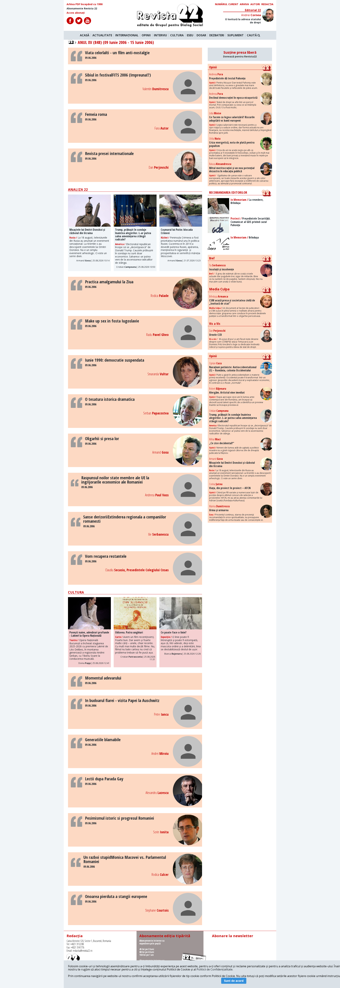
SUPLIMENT (235, 35)
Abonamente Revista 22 (82, 8)
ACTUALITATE (102, 35)
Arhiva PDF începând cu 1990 (85, 4)
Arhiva (244, 4)
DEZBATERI (216, 35)
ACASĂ (84, 35)
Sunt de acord (233, 981)
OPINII (146, 35)
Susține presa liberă (240, 54)
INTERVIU (160, 35)
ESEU (190, 35)
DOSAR (201, 35)
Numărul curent (226, 4)
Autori (255, 4)
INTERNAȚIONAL (126, 35)
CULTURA (177, 35)
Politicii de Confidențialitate (215, 969)
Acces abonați (76, 12)
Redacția (267, 4)
